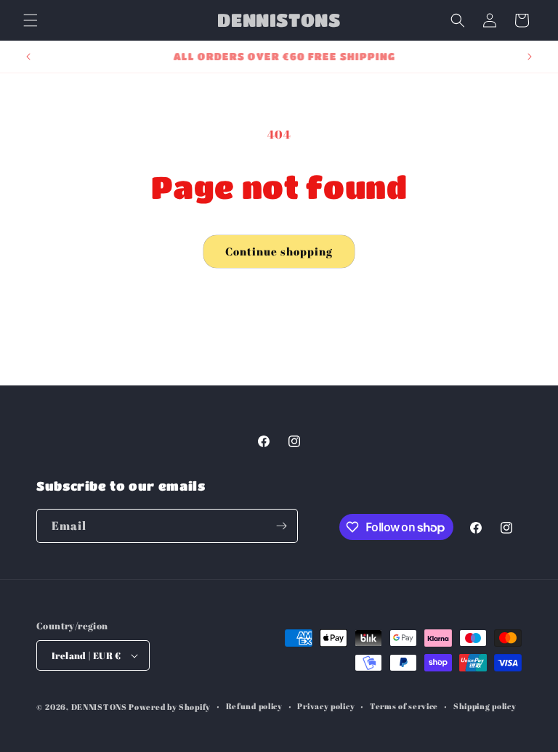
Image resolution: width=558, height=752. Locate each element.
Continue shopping (279, 251)
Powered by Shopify (170, 706)
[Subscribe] (281, 526)
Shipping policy (485, 705)
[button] (30, 20)
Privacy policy (326, 705)
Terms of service (404, 705)
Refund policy (254, 705)
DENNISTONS (99, 706)
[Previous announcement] (28, 57)
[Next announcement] (530, 57)
